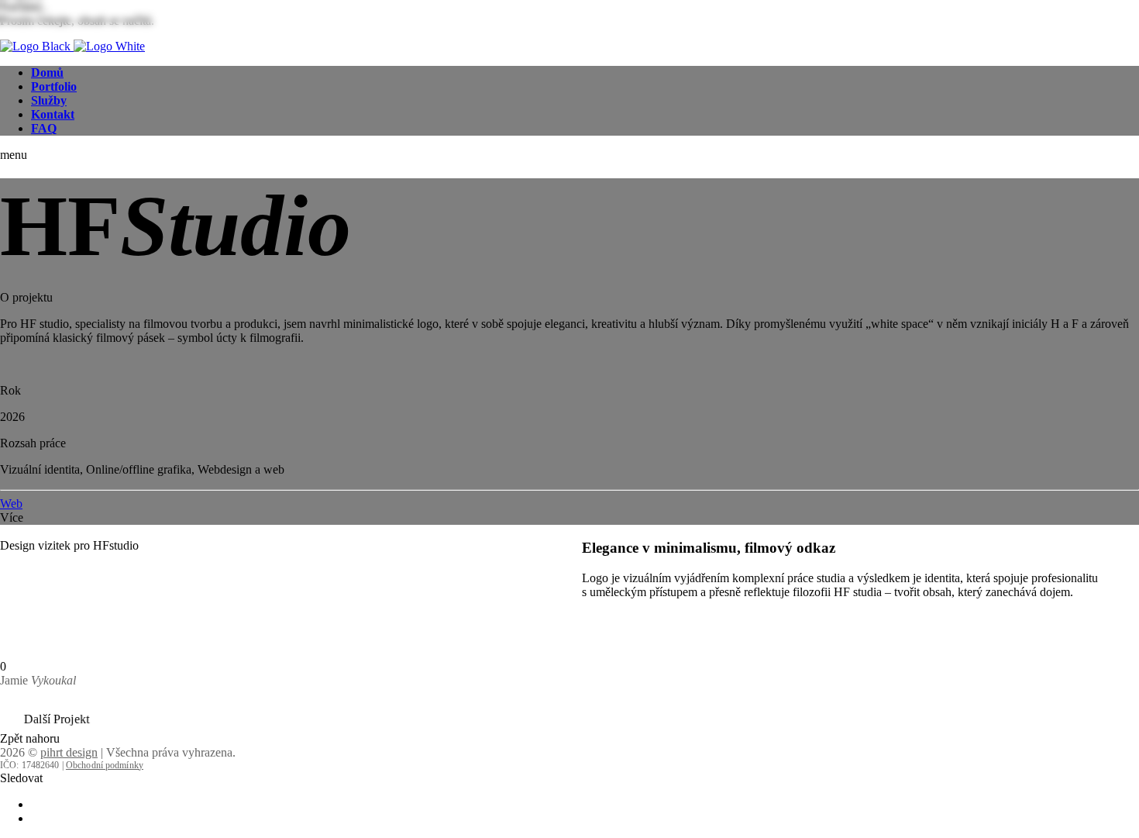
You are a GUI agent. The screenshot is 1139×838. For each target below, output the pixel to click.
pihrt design (69, 752)
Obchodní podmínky (104, 765)
